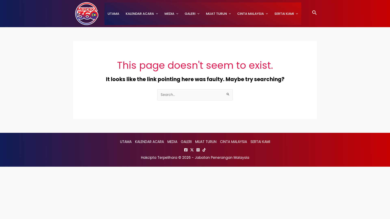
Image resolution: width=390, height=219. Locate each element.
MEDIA (169, 13)
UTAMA (113, 13)
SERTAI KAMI (284, 13)
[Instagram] (198, 150)
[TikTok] (204, 150)
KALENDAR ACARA (140, 13)
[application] (156, 13)
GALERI (190, 13)
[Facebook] (186, 150)
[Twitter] (192, 150)
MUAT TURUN (216, 13)
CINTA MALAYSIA (250, 13)
